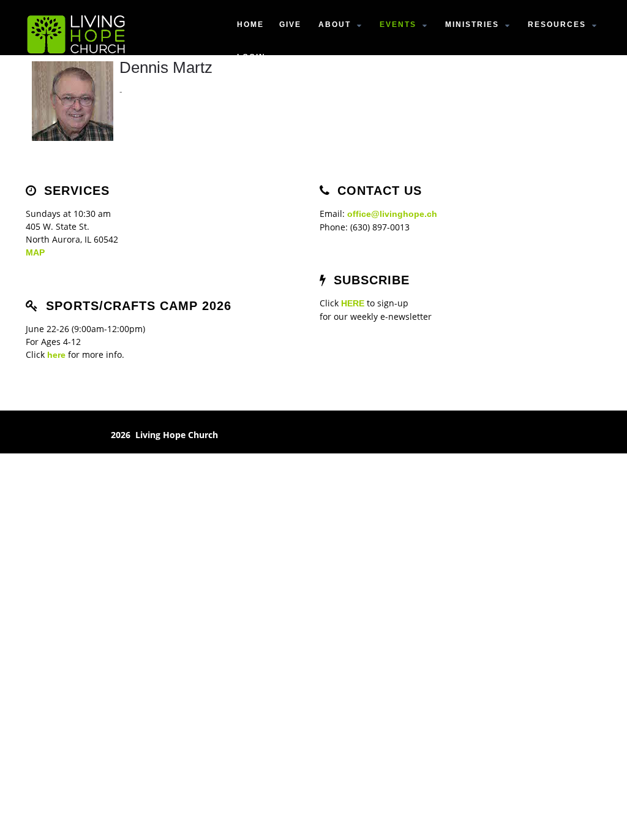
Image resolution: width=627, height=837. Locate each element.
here (56, 355)
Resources (557, 24)
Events (398, 24)
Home (250, 24)
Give (290, 24)
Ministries (472, 24)
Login (251, 57)
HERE (352, 303)
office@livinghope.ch (392, 214)
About (334, 24)
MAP (35, 252)
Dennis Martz (165, 67)
